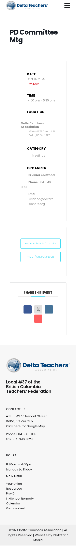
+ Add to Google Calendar (40, 243)
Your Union (14, 483)
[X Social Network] (38, 309)
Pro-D (10, 493)
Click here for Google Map (25, 426)
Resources (14, 488)
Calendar (13, 503)
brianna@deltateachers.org (41, 201)
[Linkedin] (49, 309)
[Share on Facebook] (28, 309)
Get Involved (15, 508)
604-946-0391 (26, 434)
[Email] (38, 319)
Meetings (38, 156)
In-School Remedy (20, 498)
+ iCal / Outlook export (40, 256)
